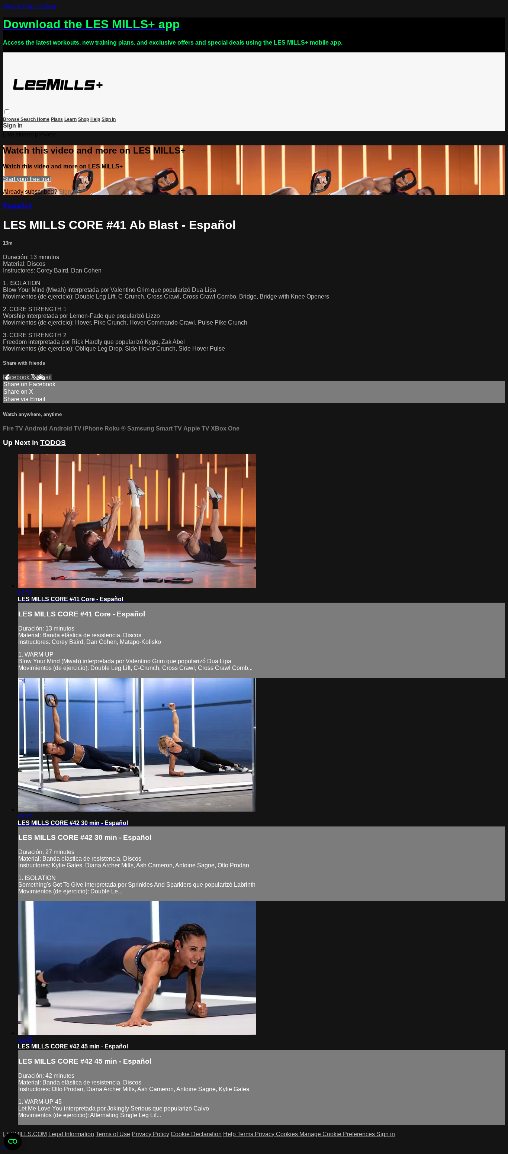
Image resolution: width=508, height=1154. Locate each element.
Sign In (13, 125)
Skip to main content (30, 6)
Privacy (265, 1134)
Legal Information (71, 1134)
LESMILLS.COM (25, 1134)
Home (43, 119)
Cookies (287, 1134)
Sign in (109, 119)
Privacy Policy (150, 1134)
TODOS (53, 443)
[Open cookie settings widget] (13, 1141)
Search (28, 119)
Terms (246, 1134)
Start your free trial (27, 179)
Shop (83, 119)
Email (44, 377)
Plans (57, 119)
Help (95, 119)
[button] (6, 111)
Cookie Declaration (196, 1134)
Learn (70, 119)
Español (17, 206)
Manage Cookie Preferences (337, 1134)
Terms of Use (113, 1134)
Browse (11, 119)
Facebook (17, 377)
